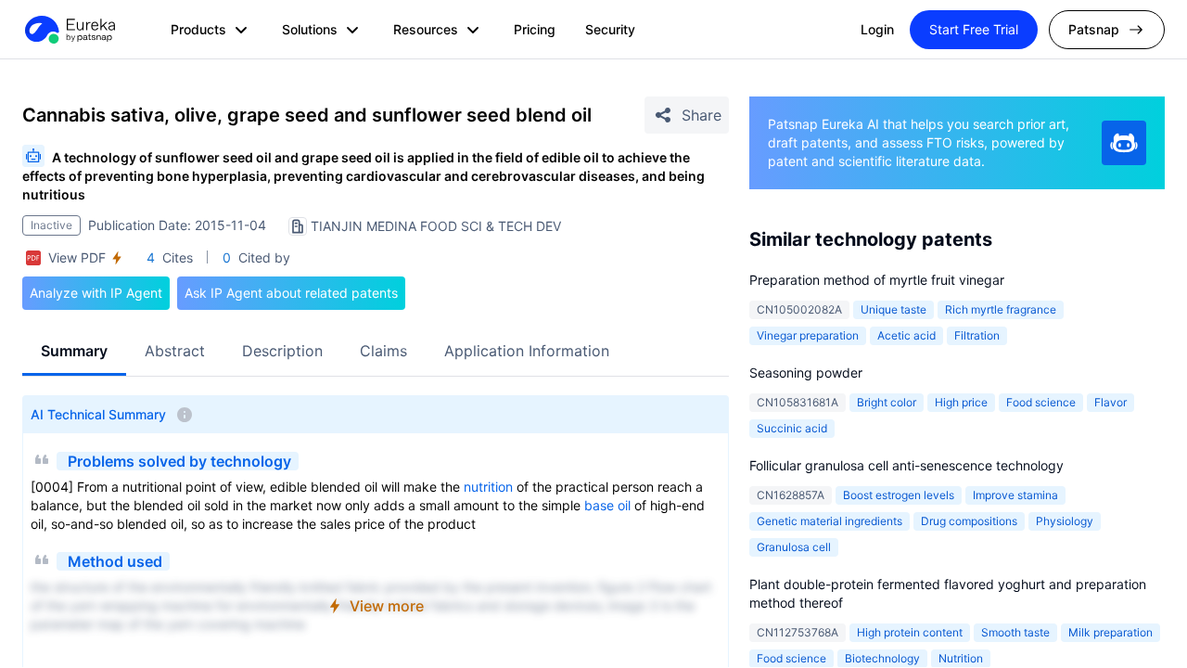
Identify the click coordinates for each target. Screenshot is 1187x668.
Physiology (1064, 521)
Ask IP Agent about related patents (291, 293)
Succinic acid (792, 428)
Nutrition (960, 658)
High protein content (910, 632)
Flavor (1110, 402)
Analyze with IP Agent (96, 293)
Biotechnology (882, 658)
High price (961, 402)
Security (610, 29)
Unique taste (893, 309)
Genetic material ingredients (829, 521)
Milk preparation (1110, 632)
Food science (1041, 402)
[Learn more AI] (1124, 143)
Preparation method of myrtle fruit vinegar (876, 280)
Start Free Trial (973, 29)
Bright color (886, 402)
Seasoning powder (805, 372)
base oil (607, 505)
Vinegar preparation (808, 335)
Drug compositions (969, 521)
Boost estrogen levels (898, 495)
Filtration (977, 335)
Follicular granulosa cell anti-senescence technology (906, 465)
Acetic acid (906, 335)
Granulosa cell (794, 547)
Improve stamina (1015, 495)
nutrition (488, 487)
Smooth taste (1015, 632)
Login (877, 29)
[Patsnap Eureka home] (68, 30)
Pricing (534, 29)
